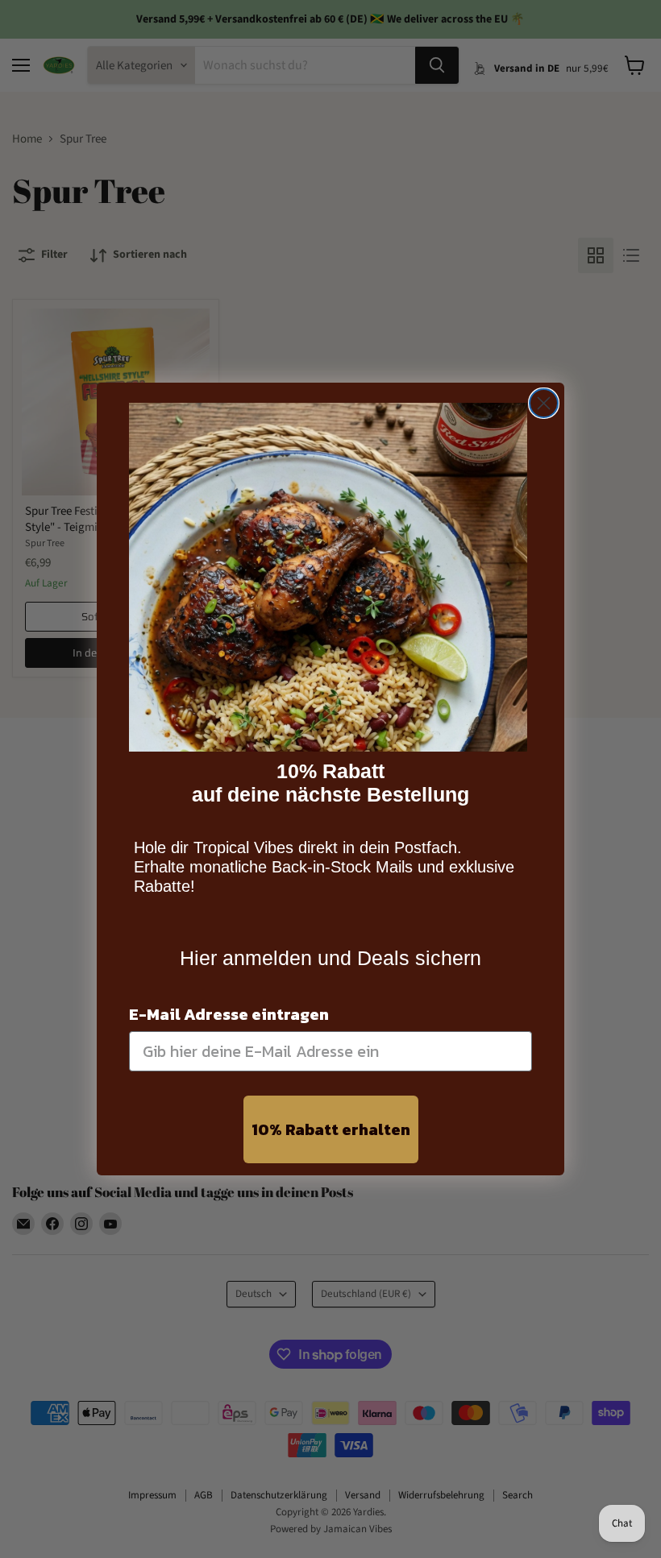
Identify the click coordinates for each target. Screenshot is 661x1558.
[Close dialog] (544, 403)
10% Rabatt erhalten (331, 1129)
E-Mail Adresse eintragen (229, 1014)
